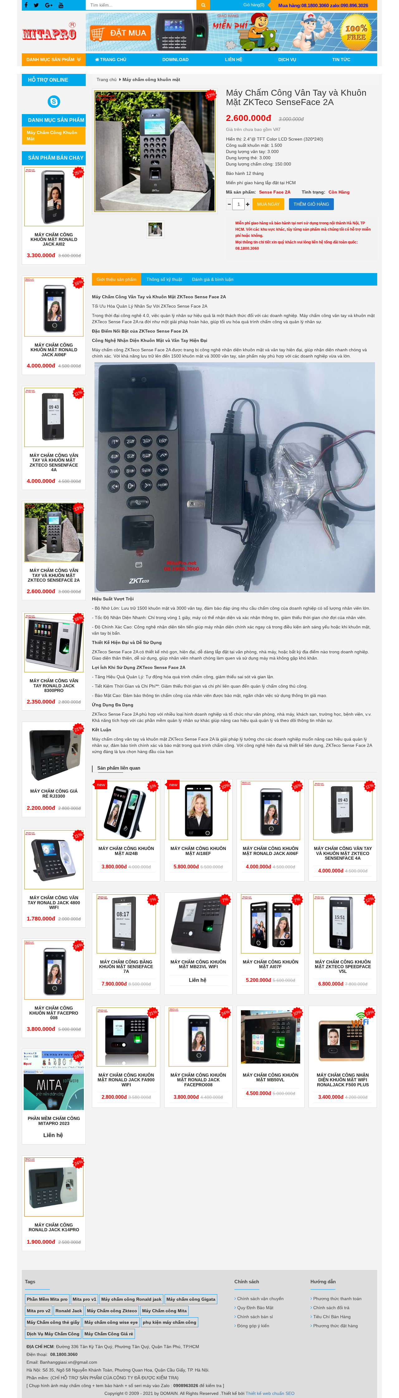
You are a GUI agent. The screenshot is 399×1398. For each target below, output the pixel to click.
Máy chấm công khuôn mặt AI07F (270, 964)
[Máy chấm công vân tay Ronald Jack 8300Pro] (53, 643)
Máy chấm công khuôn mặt (52, 135)
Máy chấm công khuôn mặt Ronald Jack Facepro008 (198, 1080)
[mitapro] (231, 32)
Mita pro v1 (84, 1299)
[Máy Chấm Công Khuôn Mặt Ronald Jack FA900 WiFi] (126, 1037)
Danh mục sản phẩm (56, 120)
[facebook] (26, 5)
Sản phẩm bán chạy (56, 158)
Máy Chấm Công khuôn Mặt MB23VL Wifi (198, 964)
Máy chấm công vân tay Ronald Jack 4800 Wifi (54, 903)
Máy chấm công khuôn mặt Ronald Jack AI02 (54, 240)
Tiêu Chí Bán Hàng (332, 1316)
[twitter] (36, 5)
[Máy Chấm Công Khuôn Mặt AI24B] (126, 810)
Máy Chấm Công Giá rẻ (108, 1333)
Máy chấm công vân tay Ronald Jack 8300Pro (54, 686)
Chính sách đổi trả (331, 1307)
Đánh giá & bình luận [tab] (212, 279)
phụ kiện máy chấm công (169, 1322)
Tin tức (341, 59)
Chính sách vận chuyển (260, 1298)
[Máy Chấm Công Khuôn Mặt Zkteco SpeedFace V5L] (343, 924)
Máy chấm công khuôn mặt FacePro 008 (53, 1013)
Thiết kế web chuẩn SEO (270, 1393)
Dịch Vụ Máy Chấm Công (53, 1333)
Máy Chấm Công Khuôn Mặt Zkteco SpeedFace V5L (343, 967)
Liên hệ (233, 59)
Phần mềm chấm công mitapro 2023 (54, 1121)
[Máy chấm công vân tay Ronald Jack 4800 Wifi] (53, 860)
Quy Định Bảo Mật (255, 1307)
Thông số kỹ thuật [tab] (164, 279)
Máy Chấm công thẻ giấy (53, 1322)
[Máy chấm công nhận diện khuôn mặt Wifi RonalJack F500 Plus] (343, 1037)
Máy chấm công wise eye (111, 1322)
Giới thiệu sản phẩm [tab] (117, 279)
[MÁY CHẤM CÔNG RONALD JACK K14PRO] (53, 1187)
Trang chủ (113, 59)
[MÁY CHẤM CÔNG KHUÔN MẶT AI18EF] (198, 810)
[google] (49, 5)
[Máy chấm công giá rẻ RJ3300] (53, 753)
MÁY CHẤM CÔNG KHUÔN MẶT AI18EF (198, 851)
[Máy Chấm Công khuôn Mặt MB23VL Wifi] (198, 924)
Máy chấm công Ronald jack (131, 1299)
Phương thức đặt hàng (335, 1325)
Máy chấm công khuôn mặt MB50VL (270, 1077)
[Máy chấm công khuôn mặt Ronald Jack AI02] (53, 197)
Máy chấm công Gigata (190, 1299)
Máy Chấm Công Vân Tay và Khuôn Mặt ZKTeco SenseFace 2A (54, 575)
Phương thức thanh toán (337, 1298)
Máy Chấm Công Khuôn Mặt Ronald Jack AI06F (54, 350)
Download (175, 59)
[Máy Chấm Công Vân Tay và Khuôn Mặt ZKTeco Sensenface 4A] (53, 417)
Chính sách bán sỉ (255, 1316)
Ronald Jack (68, 1310)
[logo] (54, 32)
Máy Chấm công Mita (164, 1310)
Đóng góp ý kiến (253, 1325)
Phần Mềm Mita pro (47, 1299)
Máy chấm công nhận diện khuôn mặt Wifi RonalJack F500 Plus (343, 1080)
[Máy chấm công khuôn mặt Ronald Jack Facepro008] (198, 1037)
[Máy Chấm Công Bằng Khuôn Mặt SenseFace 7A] (126, 924)
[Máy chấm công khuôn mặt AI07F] (271, 924)
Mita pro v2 (38, 1310)
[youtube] (61, 5)
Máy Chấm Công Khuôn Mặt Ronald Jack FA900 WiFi (126, 1080)
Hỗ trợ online (48, 80)
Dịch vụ (287, 59)
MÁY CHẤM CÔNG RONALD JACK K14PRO (54, 1227)
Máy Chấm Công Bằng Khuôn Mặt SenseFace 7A (126, 967)
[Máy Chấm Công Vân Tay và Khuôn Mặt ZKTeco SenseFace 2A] (53, 532)
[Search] (203, 5)
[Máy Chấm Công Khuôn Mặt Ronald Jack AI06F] (53, 307)
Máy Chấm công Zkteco (112, 1310)
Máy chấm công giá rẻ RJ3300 (54, 793)
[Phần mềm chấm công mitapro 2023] (53, 1080)
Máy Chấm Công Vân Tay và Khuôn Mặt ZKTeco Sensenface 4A (54, 462)
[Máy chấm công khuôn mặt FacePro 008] (53, 970)
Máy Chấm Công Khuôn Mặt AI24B (126, 851)
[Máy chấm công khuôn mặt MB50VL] (271, 1037)
